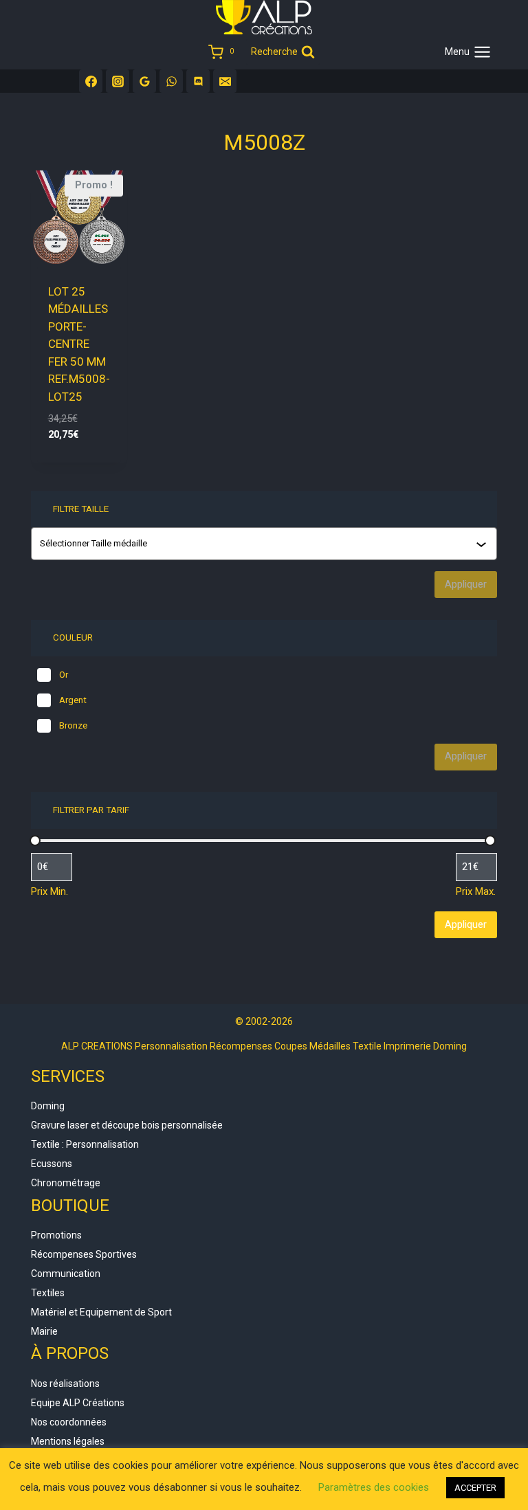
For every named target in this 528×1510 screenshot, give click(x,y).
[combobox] (265, 543)
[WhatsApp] (171, 81)
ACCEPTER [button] (475, 1488)
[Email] (224, 81)
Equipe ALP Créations (77, 1402)
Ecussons (51, 1163)
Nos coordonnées (69, 1422)
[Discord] (198, 81)
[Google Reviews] (144, 81)
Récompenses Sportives (84, 1254)
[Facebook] (90, 81)
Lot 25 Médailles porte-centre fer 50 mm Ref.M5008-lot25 (79, 344)
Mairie (44, 1331)
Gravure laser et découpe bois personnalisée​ (127, 1125)
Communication (65, 1273)
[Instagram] (117, 81)
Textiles (48, 1292)
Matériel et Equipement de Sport (101, 1312)
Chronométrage (65, 1182)
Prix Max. (476, 891)
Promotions (56, 1235)
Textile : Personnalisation (85, 1144)
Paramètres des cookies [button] (373, 1487)
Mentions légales (67, 1441)
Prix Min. (49, 891)
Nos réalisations (65, 1383)
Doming (48, 1105)
